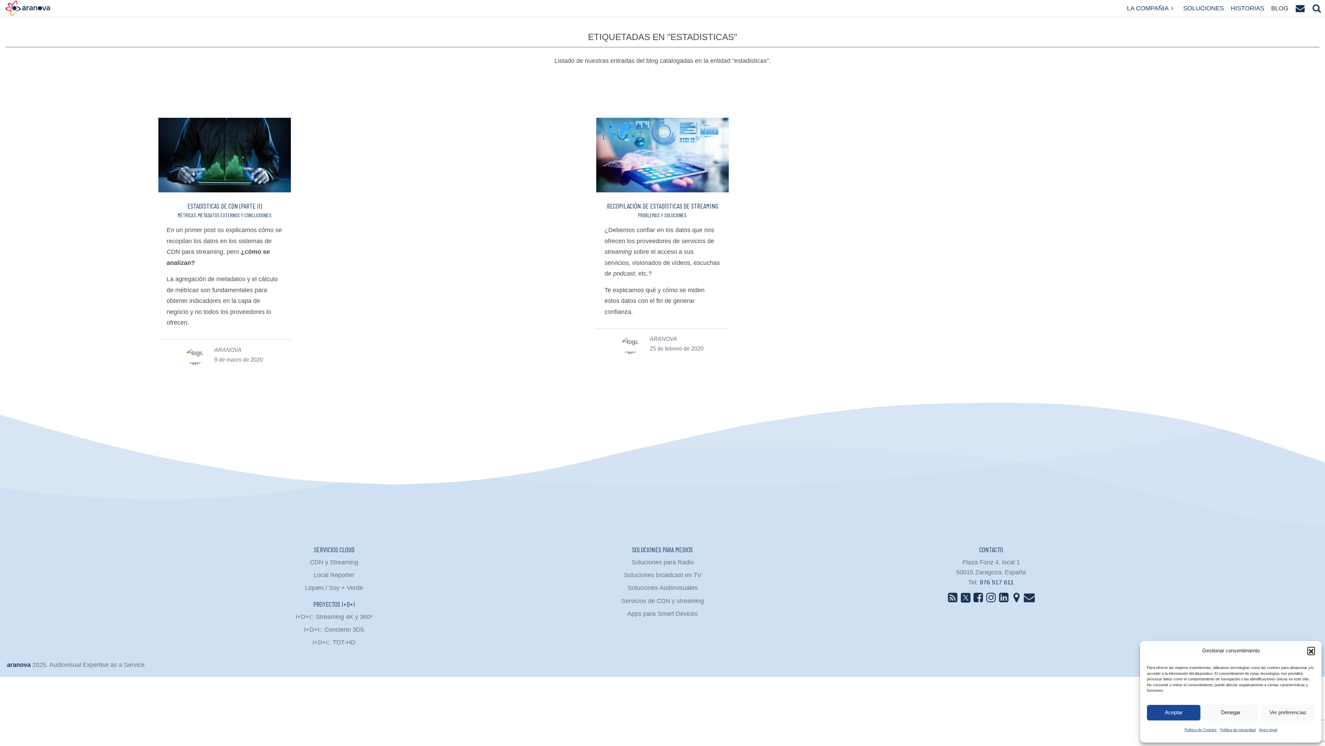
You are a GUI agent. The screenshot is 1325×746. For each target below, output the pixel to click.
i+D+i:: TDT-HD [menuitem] (334, 642)
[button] (1311, 650)
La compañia (1148, 8)
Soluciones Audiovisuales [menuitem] (663, 587)
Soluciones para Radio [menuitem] (662, 562)
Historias (1247, 8)
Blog (1279, 8)
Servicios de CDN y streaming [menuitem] (662, 600)
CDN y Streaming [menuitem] (334, 562)
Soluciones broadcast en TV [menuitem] (662, 575)
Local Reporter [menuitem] (334, 575)
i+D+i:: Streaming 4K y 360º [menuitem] (334, 616)
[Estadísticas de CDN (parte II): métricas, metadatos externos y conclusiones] (224, 155)
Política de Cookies (1201, 730)
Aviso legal (1268, 730)
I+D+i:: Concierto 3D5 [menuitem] (334, 629)
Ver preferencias (1287, 712)
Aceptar (1173, 712)
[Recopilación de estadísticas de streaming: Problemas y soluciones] (662, 155)
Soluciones (1203, 8)
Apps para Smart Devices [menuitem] (662, 613)
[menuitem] (952, 597)
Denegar (1230, 712)
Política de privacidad (1238, 730)
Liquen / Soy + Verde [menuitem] (334, 587)
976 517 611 (997, 582)
